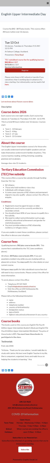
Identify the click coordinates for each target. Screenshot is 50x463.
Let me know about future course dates (17, 101)
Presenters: (10, 55)
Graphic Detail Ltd (30, 460)
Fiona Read (19, 55)
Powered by (41, 365)
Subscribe (25, 449)
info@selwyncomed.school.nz (24, 286)
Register (25, 70)
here (7, 84)
